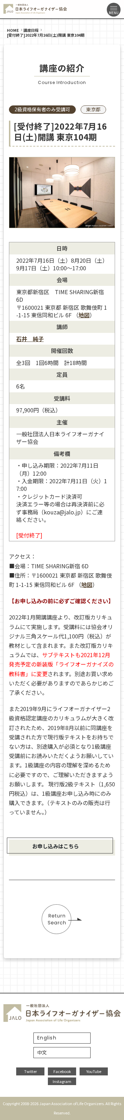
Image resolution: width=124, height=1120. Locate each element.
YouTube (93, 1071)
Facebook (62, 1071)
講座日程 (31, 30)
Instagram (62, 1081)
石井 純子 (30, 339)
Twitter (30, 1071)
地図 (84, 315)
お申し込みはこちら (55, 846)
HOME (13, 30)
